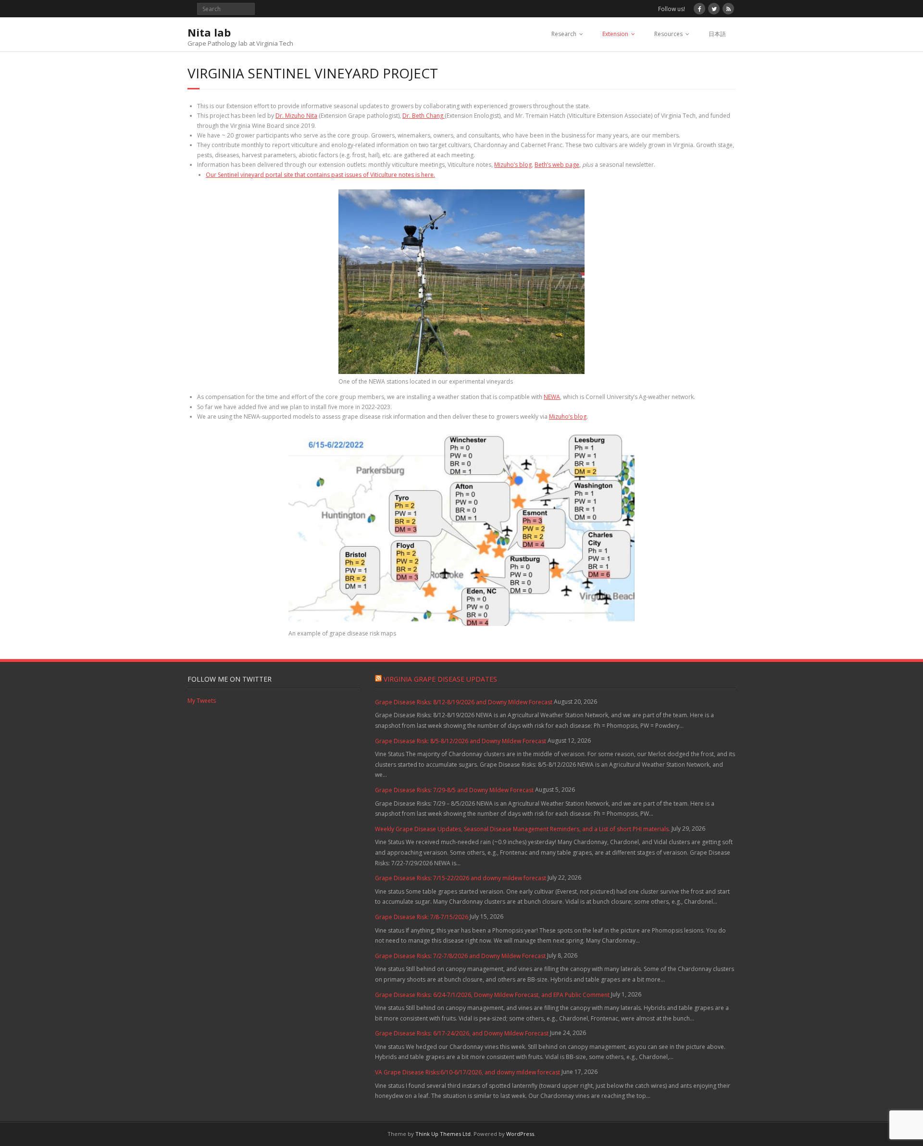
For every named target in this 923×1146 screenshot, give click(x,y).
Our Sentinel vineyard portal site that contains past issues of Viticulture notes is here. (320, 175)
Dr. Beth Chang (423, 116)
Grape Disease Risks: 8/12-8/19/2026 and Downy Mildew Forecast (463, 702)
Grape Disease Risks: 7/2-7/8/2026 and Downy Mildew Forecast (460, 956)
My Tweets (201, 701)
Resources (668, 34)
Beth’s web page (557, 165)
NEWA (552, 397)
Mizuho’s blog (513, 165)
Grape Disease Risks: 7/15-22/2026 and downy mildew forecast (460, 878)
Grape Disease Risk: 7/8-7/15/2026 (421, 917)
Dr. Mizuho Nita (296, 116)
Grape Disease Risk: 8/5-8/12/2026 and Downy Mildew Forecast (460, 741)
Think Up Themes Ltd (443, 1133)
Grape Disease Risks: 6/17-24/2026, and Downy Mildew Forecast (462, 1033)
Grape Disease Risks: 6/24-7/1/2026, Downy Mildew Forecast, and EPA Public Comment (492, 995)
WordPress (520, 1133)
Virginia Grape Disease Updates (440, 679)
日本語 (717, 34)
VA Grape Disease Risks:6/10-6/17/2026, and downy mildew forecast (467, 1072)
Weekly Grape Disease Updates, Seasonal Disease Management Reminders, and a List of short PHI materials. (522, 829)
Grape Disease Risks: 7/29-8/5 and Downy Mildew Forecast (454, 790)
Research (563, 34)
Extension (615, 34)
